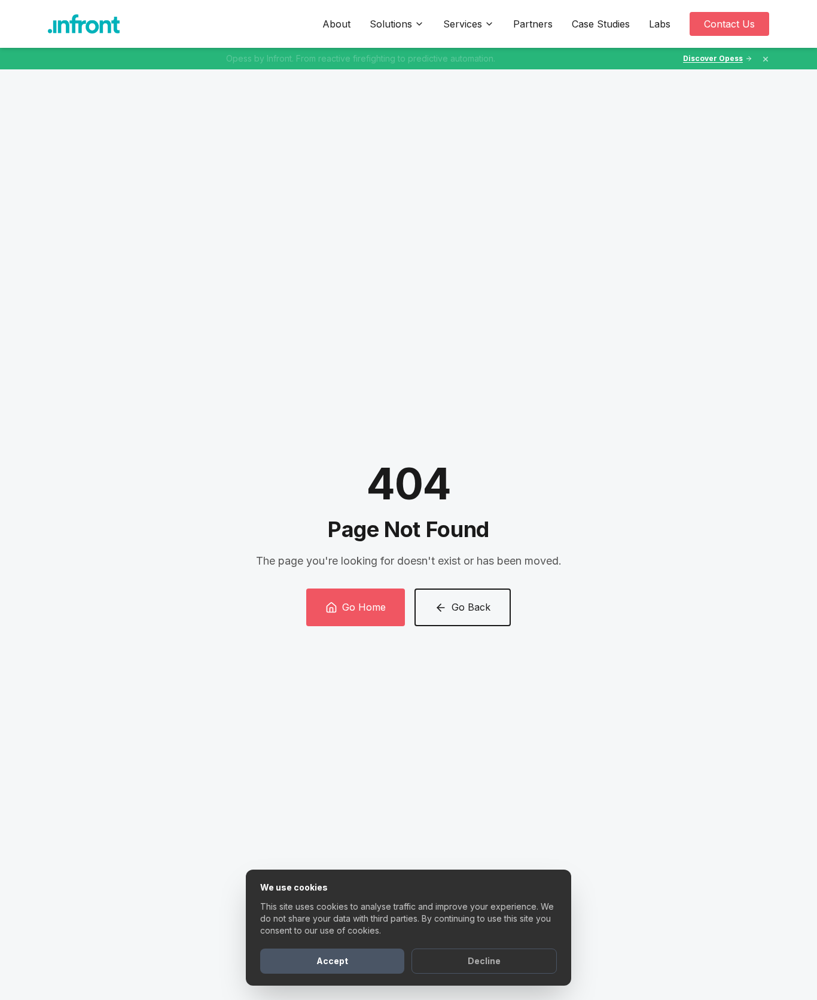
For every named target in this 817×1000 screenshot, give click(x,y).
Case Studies (601, 24)
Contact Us (729, 24)
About (336, 24)
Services (462, 24)
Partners (533, 24)
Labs (659, 24)
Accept (332, 961)
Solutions (391, 24)
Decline (484, 961)
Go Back (471, 607)
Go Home (364, 607)
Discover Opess (713, 58)
